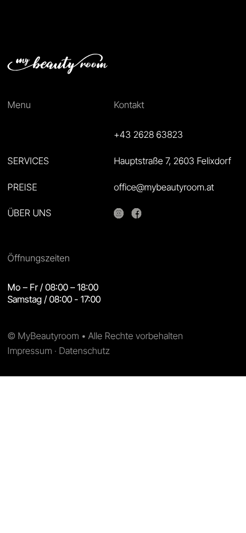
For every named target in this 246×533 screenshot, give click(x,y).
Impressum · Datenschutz (58, 350)
